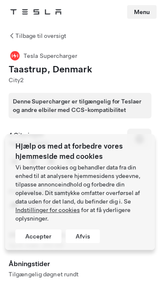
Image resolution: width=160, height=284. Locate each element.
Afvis (83, 236)
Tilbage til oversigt (40, 35)
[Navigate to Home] (35, 12)
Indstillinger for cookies (47, 210)
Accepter (38, 236)
